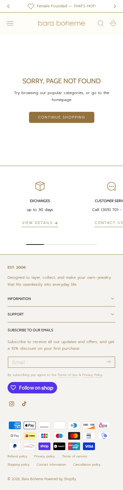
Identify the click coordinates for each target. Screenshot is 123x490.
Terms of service (74, 456)
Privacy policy (44, 456)
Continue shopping (61, 117)
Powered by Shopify (60, 479)
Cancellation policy (87, 464)
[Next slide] (114, 6)
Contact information (51, 464)
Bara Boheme (32, 479)
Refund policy (17, 456)
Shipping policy (19, 464)
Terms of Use (68, 374)
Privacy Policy (92, 374)
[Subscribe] (108, 361)
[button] (10, 23)
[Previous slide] (8, 6)
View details (37, 223)
